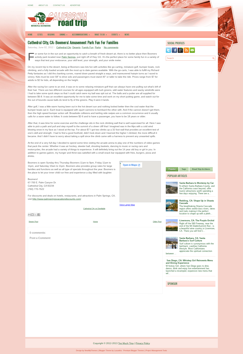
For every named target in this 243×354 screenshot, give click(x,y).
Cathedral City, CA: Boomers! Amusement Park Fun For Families (73, 42)
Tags (184, 169)
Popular (172, 169)
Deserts (76, 47)
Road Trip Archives (201, 169)
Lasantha (118, 351)
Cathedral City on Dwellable (94, 209)
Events (116, 34)
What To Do (101, 34)
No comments (111, 47)
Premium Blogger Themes (133, 351)
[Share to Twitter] (35, 214)
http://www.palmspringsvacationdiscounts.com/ (56, 199)
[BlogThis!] (32, 214)
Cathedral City (63, 47)
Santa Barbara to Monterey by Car (196, 183)
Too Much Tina (126, 343)
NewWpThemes (91, 351)
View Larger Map (127, 205)
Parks (98, 47)
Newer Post (33, 222)
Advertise (75, 5)
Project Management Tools (156, 351)
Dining (63, 34)
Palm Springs (69, 57)
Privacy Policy (143, 343)
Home (30, 5)
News (127, 34)
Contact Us (59, 5)
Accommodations (81, 34)
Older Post (157, 222)
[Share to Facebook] (38, 214)
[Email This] (29, 214)
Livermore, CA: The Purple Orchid (196, 220)
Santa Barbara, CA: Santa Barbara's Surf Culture (192, 239)
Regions (51, 34)
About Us (43, 5)
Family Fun (88, 47)
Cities (40, 34)
